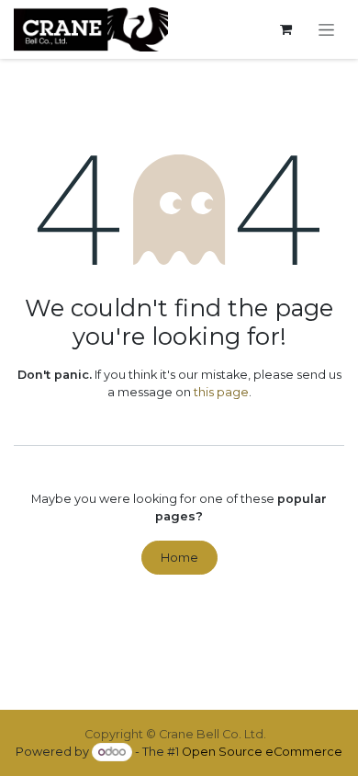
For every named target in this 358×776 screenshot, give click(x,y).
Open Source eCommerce (262, 752)
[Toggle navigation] (326, 29)
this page (221, 392)
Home (179, 558)
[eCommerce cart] (286, 30)
